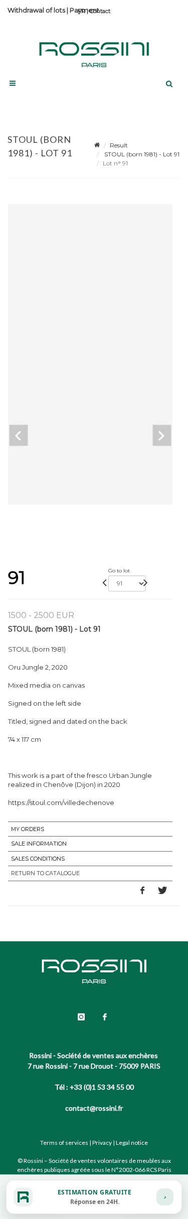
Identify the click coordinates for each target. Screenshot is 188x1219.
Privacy (102, 1142)
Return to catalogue (45, 873)
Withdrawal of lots (36, 10)
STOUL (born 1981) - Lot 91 (141, 154)
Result (119, 145)
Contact (100, 11)
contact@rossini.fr (94, 1108)
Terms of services (64, 1142)
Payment (84, 10)
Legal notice (132, 1142)
